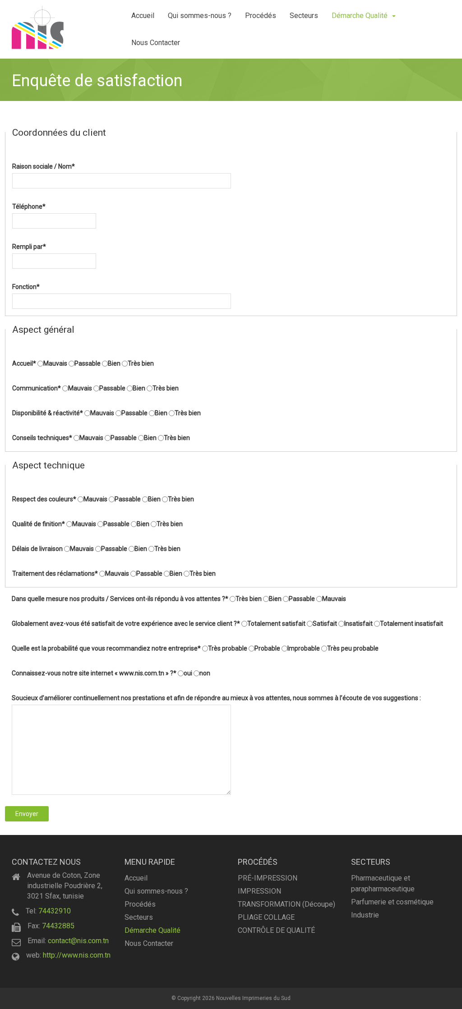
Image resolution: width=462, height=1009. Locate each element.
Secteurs (304, 15)
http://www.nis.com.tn (77, 955)
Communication (36, 388)
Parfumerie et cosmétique (392, 902)
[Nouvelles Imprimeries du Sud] (38, 27)
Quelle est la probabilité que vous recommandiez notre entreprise (106, 648)
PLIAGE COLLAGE (266, 917)
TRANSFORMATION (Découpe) (286, 904)
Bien (114, 363)
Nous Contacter (155, 42)
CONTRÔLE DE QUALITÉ (276, 930)
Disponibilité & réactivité (47, 413)
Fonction (26, 286)
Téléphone (29, 206)
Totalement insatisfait (411, 623)
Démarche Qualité (360, 15)
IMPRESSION (259, 891)
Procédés (260, 15)
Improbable (303, 648)
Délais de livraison (37, 548)
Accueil (142, 15)
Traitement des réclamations (55, 573)
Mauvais (55, 363)
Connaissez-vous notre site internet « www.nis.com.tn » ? (94, 673)
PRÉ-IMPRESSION (267, 878)
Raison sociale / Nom (43, 166)
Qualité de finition (38, 523)
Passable (87, 363)
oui (188, 673)
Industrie (365, 915)
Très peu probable (353, 648)
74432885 (58, 926)
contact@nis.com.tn (78, 940)
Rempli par (29, 246)
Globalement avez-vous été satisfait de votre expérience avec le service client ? (126, 623)
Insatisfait (358, 623)
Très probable (227, 648)
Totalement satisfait (276, 623)
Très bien (141, 363)
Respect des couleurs (44, 499)
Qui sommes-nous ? (199, 15)
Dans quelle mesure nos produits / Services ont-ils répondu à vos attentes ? (120, 598)
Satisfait (325, 623)
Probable (267, 648)
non (204, 673)
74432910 (54, 911)
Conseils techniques (42, 437)
